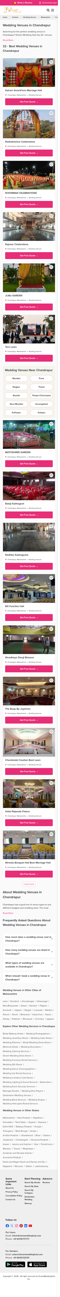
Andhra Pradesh (10, 1135)
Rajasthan (38, 1117)
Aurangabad (41, 404)
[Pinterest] (21, 1225)
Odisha (46, 1135)
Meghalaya (28, 1148)
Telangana (8, 1131)
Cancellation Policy (14, 1196)
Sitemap (28, 1203)
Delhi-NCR (8, 1126)
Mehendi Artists (10, 1047)
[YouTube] (30, 1225)
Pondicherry (46, 1144)
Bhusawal (27, 1019)
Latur (5, 1001)
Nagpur (16, 387)
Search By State (32, 1186)
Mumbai (16, 378)
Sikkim (29, 1166)
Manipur (7, 1148)
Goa (36, 1144)
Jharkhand (8, 1139)
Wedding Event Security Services (19, 1086)
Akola (48, 1014)
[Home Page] (12, 10)
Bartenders (45, 1082)
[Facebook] (7, 1225)
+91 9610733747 (21, 1257)
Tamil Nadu (20, 1122)
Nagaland (7, 1166)
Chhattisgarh (22, 1139)
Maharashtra (45, 17)
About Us (10, 1188)
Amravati (7, 1010)
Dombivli (14, 1001)
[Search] (48, 10)
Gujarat (31, 1122)
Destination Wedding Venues (17, 1095)
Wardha (48, 1010)
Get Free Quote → (29, 101)
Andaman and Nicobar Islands (17, 1153)
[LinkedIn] (25, 1225)
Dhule (15, 1014)
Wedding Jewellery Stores (15, 1038)
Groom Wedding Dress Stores (17, 1055)
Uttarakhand (27, 1135)
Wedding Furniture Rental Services (20, 1060)
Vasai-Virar (37, 1014)
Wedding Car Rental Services (17, 1073)
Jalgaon (18, 1010)
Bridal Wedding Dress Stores (37, 1042)
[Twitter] (12, 1225)
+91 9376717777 (21, 1239)
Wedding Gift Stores (12, 1064)
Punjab (37, 1126)
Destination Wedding (29, 1198)
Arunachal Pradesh (12, 1157)
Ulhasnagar (42, 1001)
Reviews (46, 1182)
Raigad (27, 1010)
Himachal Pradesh (39, 1139)
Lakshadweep (41, 1166)
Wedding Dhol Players (32, 1091)
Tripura (16, 1148)
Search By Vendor (32, 1182)
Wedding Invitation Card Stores (18, 1077)
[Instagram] (16, 1225)
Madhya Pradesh (24, 1126)
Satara (24, 1005)
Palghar (43, 1005)
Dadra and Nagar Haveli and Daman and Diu (24, 1162)
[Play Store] (15, 1264)
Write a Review (24, 2)
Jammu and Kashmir (22, 1144)
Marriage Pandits (11, 1091)
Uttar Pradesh (23, 1117)
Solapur (41, 412)
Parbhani (16, 1019)
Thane (41, 387)
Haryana (42, 1122)
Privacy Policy (12, 1192)
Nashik (16, 395)
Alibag (6, 1019)
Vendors (15, 17)
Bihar (37, 1135)
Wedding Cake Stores (41, 1038)
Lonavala (38, 1010)
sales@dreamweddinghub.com (27, 1254)
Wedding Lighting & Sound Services (20, 1082)
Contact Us (10, 1199)
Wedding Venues (29, 17)
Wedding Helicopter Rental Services (20, 1103)
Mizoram (19, 1166)
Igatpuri (50, 1019)
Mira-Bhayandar (10, 1005)
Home (5, 17)
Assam (6, 1144)
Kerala (33, 1131)
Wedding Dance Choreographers (19, 1069)
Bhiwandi (25, 1014)
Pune (41, 378)
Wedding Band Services (14, 1099)
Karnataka (7, 1122)
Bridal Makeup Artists (13, 1033)
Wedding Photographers (38, 1033)
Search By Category (29, 1191)
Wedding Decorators (31, 1047)
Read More (8, 40)
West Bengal (21, 1131)
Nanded (33, 1005)
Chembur (39, 1019)
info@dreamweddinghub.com (26, 1235)
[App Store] (37, 1264)
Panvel (6, 1014)
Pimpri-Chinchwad (41, 395)
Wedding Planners (11, 1042)
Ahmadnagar (28, 1001)
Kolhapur (16, 412)
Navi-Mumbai (16, 404)
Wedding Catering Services (16, 1051)
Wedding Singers (36, 1099)
